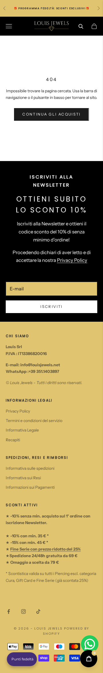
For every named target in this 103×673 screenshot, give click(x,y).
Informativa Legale (22, 430)
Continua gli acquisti (51, 114)
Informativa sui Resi (23, 477)
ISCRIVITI (51, 306)
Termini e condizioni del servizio (34, 420)
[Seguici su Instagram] (23, 611)
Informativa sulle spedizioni (30, 468)
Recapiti (13, 439)
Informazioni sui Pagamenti (30, 487)
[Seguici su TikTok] (38, 611)
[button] (22, 659)
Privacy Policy (72, 260)
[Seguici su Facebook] (8, 611)
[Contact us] (89, 644)
